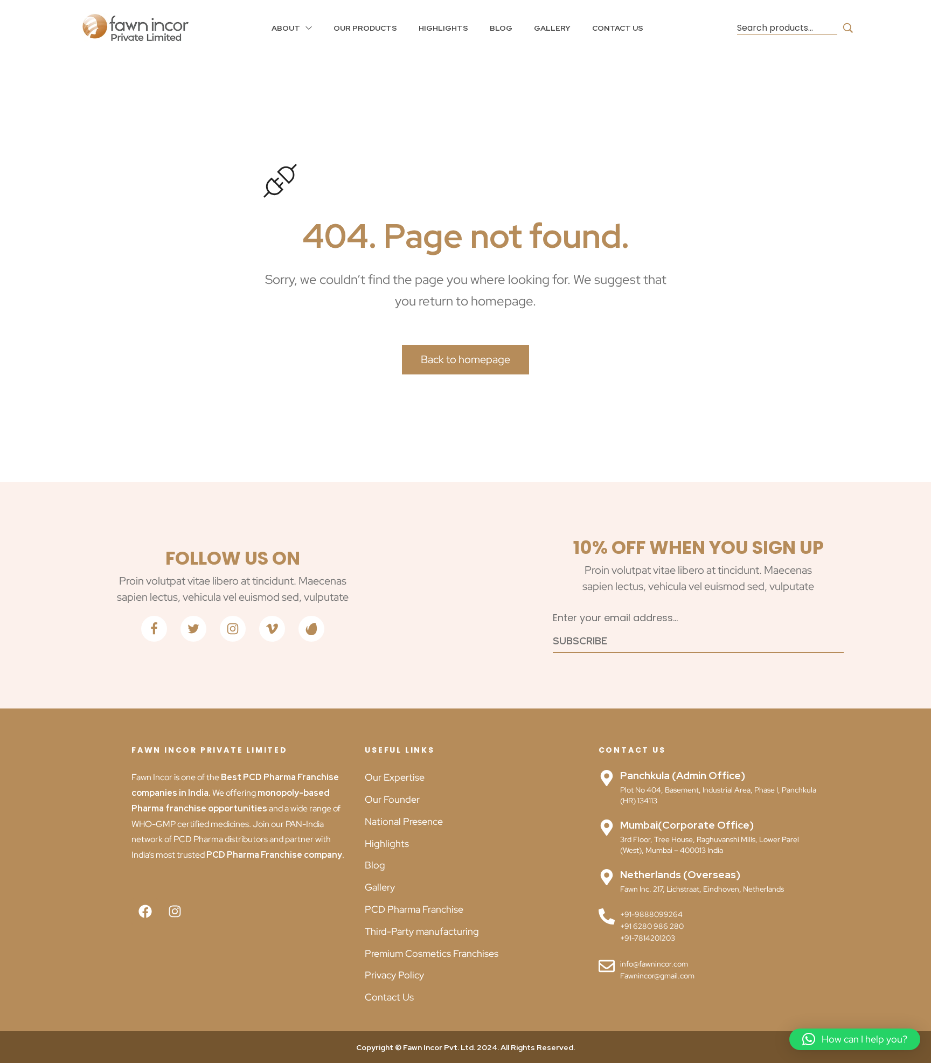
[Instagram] (174, 911)
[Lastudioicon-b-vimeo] (272, 629)
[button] (854, 1039)
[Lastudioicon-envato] (311, 629)
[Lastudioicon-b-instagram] (233, 629)
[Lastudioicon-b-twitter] (193, 629)
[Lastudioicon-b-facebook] (154, 629)
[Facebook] (144, 911)
